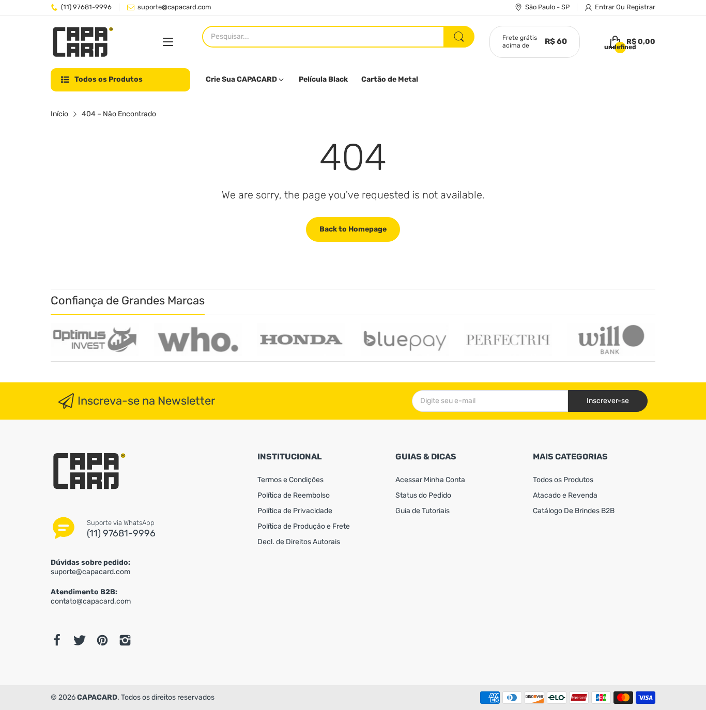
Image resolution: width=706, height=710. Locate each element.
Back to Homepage (353, 229)
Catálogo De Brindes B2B (574, 510)
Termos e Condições (290, 479)
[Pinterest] (102, 640)
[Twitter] (79, 640)
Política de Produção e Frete (303, 526)
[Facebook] (57, 640)
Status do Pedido (423, 495)
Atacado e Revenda (565, 495)
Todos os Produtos (563, 479)
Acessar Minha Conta (430, 479)
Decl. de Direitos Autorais (298, 541)
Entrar (605, 7)
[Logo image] (95, 339)
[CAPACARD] (83, 42)
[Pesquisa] (458, 37)
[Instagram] (125, 640)
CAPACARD (97, 697)
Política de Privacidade (294, 510)
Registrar (640, 7)
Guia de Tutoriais (422, 510)
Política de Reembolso (293, 495)
